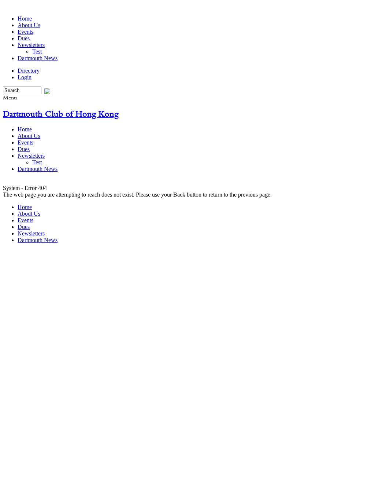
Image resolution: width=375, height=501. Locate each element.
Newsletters (31, 45)
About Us (29, 25)
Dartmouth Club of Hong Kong (60, 114)
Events (25, 32)
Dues (24, 38)
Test (37, 51)
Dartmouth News (37, 58)
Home (25, 18)
